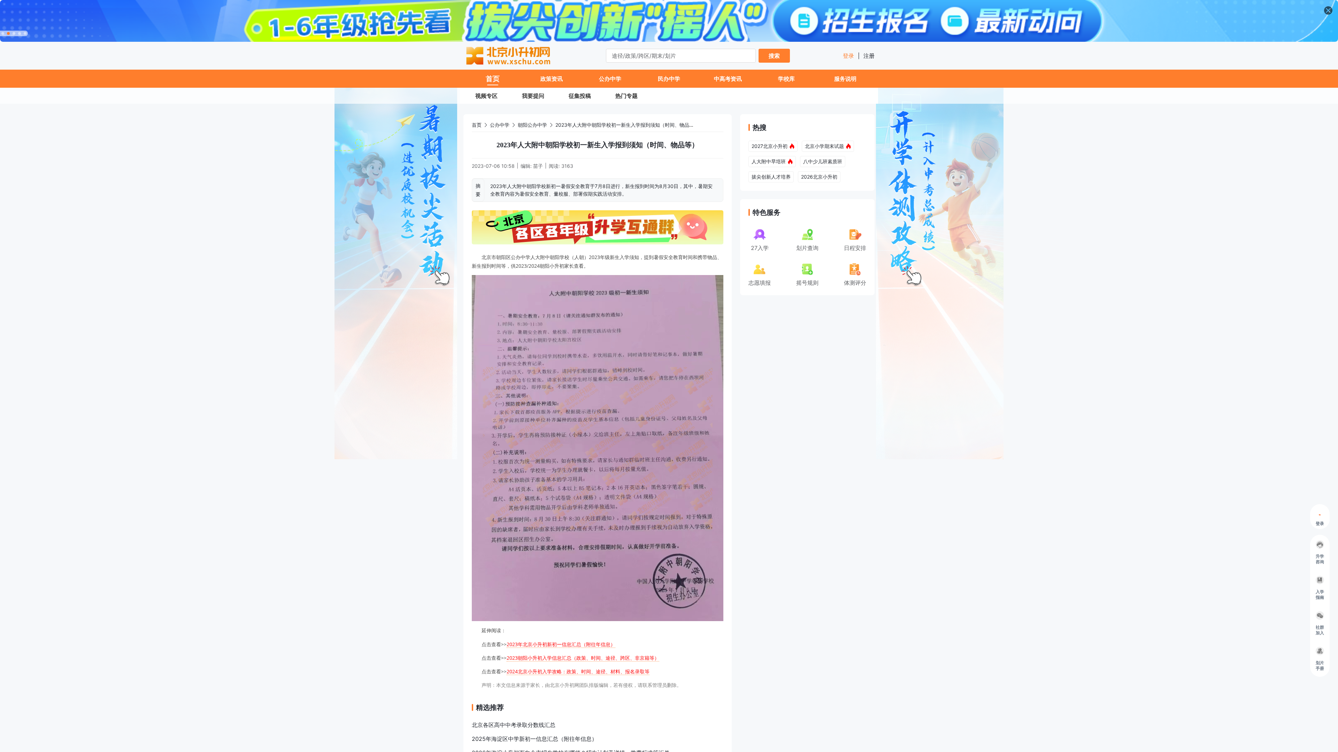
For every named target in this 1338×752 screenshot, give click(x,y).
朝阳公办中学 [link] (532, 125)
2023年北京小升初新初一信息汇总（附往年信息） (561, 644)
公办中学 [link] (499, 125)
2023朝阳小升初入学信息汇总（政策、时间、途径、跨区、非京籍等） (583, 658)
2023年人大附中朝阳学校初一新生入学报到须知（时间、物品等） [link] (627, 125)
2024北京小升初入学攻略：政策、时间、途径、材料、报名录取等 (578, 671)
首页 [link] (477, 125)
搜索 (774, 55)
